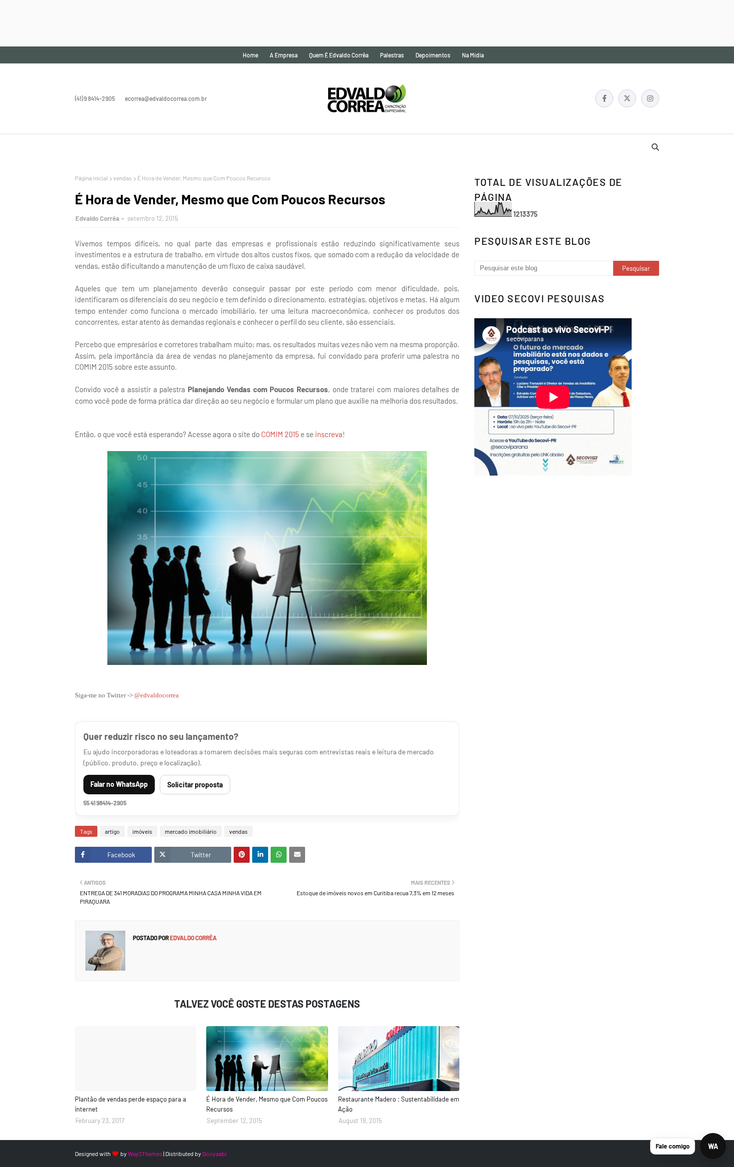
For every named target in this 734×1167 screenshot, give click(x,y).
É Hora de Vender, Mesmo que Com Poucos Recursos (267, 1104)
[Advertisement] (182, 22)
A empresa (284, 54)
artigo (112, 831)
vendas (122, 177)
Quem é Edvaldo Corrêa (338, 54)
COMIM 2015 (280, 434)
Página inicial (91, 177)
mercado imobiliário (191, 831)
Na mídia (473, 54)
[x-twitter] (627, 98)
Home (250, 54)
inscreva (329, 434)
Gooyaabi (214, 1153)
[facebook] (604, 98)
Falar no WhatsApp (119, 784)
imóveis (142, 831)
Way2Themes (145, 1153)
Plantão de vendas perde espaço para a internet (130, 1104)
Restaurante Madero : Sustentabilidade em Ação (398, 1104)
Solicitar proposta (195, 784)
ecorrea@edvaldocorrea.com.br (166, 98)
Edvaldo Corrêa (97, 218)
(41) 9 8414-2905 (95, 98)
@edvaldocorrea (156, 695)
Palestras (392, 54)
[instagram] (650, 98)
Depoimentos (432, 54)
